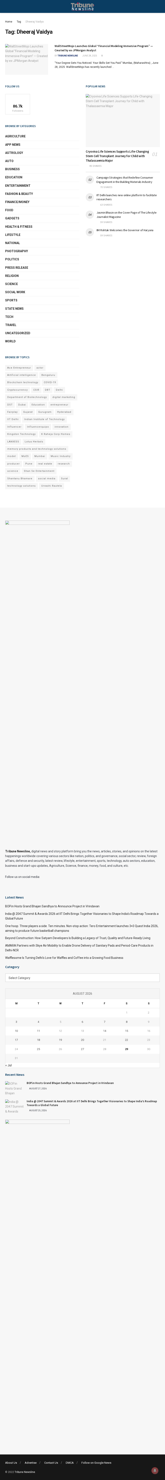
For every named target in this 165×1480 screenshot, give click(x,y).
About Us (11, 1462)
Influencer (14, 426)
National (12, 243)
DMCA (70, 1462)
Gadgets (12, 218)
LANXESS (13, 441)
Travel (10, 325)
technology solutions (21, 485)
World (10, 341)
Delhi (59, 390)
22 (126, 1039)
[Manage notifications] (154, 1470)
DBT (47, 390)
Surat (64, 478)
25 (38, 1049)
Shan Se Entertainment (39, 471)
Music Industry (60, 456)
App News (12, 144)
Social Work (15, 292)
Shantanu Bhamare (19, 478)
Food (9, 210)
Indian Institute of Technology (44, 419)
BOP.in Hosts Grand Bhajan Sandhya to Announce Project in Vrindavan (52, 906)
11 (38, 1030)
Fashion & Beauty (19, 194)
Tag (19, 21)
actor (40, 367)
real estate (45, 463)
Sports (11, 300)
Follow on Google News (96, 1462)
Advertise (31, 1462)
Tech (9, 317)
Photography (16, 251)
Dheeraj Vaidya (35, 21)
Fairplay (12, 412)
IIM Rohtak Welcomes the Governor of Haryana (124, 230)
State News (14, 308)
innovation (62, 426)
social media (46, 478)
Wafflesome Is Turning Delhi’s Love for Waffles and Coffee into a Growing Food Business (64, 957)
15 (126, 1030)
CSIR (36, 390)
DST (10, 404)
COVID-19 (50, 382)
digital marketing (63, 397)
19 (60, 1039)
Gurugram (45, 412)
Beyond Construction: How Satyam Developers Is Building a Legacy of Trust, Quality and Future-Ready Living (77, 938)
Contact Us (51, 1462)
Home (8, 21)
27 (82, 1049)
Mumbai (39, 456)
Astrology (14, 153)
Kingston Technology (21, 434)
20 (82, 1039)
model (11, 456)
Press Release (16, 267)
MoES (25, 456)
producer (13, 463)
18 (38, 1039)
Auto (9, 161)
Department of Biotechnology (27, 397)
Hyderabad (64, 412)
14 (104, 1030)
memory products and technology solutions (36, 449)
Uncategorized (17, 333)
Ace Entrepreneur (19, 367)
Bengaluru (48, 375)
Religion (12, 276)
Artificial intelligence (21, 375)
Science (11, 284)
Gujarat (28, 412)
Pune (28, 463)
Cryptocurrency (17, 390)
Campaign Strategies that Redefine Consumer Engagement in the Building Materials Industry (124, 180)
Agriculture (15, 136)
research (64, 463)
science (12, 471)
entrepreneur (59, 404)
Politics (12, 259)
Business (12, 169)
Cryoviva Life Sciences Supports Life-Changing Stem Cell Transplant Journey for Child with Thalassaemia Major (117, 155)
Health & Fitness (18, 226)
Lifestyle (12, 235)
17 (16, 1039)
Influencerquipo (38, 426)
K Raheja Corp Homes (55, 434)
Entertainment (18, 185)
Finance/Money (17, 202)
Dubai (22, 404)
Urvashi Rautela (51, 485)
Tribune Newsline (68, 56)
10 (16, 1030)
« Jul (8, 1065)
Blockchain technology (22, 382)
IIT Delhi (13, 419)
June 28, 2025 (89, 56)
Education (13, 177)
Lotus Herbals (34, 441)
